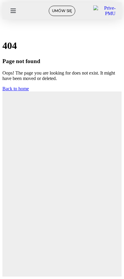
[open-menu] (11, 10)
